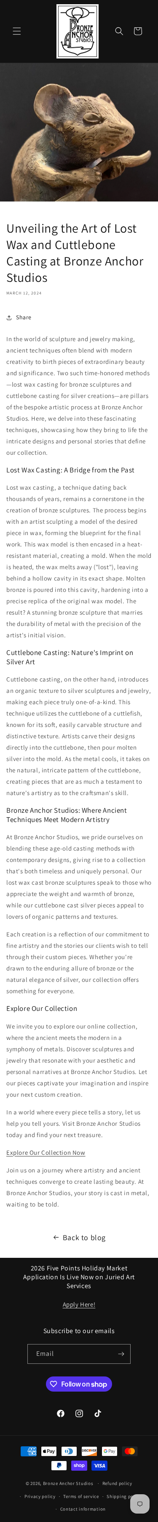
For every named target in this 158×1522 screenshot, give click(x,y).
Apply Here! (79, 1304)
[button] (17, 31)
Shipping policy (124, 1496)
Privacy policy (40, 1496)
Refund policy (117, 1483)
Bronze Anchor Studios (68, 1483)
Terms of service (81, 1496)
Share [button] (24, 317)
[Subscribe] (121, 1354)
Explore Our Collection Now (46, 1152)
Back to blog (84, 1237)
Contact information (83, 1509)
